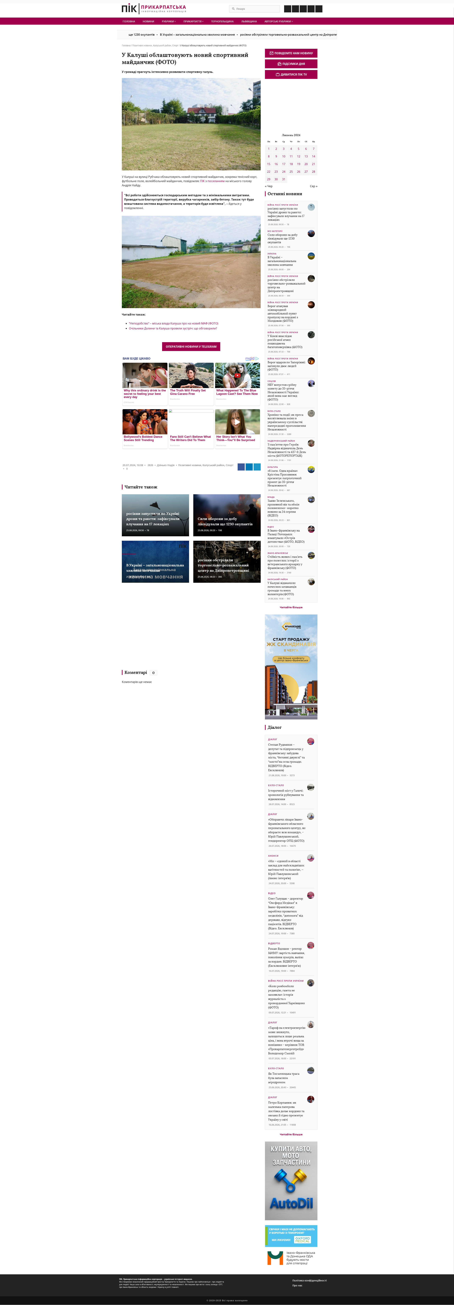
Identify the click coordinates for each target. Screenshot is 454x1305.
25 (291, 172)
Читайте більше (291, 607)
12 (298, 156)
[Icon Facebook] (287, 8)
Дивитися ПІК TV (294, 74)
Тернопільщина (222, 21)
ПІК (202, 181)
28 (313, 172)
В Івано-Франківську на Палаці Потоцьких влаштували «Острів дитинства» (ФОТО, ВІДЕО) (286, 536)
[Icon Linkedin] (303, 8)
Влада (271, 497)
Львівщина (249, 21)
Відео (271, 527)
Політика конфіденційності (309, 1280)
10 (283, 156)
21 (313, 164)
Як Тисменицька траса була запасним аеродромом (283, 1078)
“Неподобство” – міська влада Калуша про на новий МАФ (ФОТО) (173, 323)
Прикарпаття (193, 21)
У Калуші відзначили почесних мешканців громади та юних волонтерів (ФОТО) (282, 588)
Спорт (175, 45)
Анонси (273, 855)
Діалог (275, 727)
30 (276, 179)
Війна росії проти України (283, 205)
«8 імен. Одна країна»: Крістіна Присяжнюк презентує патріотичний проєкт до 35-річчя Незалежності (284, 478)
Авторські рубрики (278, 21)
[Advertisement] (173, 627)
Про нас (297, 1285)
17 (283, 164)
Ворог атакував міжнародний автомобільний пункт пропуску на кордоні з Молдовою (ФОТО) (283, 313)
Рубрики (168, 21)
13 (306, 156)
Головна (129, 21)
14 (313, 156)
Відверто (274, 943)
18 (291, 164)
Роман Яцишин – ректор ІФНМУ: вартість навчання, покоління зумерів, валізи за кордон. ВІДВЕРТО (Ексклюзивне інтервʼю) (286, 957)
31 (283, 179)
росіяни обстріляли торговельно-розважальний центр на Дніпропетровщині (237, 35)
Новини (148, 21)
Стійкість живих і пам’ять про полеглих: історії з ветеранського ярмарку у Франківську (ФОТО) (285, 562)
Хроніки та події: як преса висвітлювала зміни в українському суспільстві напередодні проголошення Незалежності (287, 422)
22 (268, 172)
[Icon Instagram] (295, 8)
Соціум (272, 381)
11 (291, 156)
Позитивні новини (142, 45)
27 (306, 172)
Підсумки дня (294, 64)
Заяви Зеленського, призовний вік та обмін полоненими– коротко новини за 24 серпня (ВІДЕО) (283, 508)
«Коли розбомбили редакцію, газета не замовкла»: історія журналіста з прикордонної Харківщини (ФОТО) (286, 996)
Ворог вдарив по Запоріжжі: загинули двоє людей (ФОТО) (287, 366)
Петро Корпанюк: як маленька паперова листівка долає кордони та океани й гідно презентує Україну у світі (286, 1111)
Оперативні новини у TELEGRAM (191, 347)
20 (306, 164)
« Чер (269, 186)
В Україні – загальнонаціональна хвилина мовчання (138, 35)
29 (268, 179)
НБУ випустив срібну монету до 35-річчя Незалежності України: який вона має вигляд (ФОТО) (283, 392)
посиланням (216, 181)
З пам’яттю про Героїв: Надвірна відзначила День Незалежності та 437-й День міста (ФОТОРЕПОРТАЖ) (287, 450)
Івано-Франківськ (278, 553)
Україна (272, 253)
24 (283, 172)
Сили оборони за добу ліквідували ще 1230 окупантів (282, 238)
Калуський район (162, 45)
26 (298, 172)
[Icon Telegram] (311, 8)
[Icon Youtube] (318, 8)
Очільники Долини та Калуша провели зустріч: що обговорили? (173, 328)
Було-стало (274, 411)
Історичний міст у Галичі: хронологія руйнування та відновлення (286, 795)
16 (276, 164)
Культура (273, 467)
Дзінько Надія (166, 465)
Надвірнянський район (281, 441)
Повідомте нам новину (294, 53)
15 (268, 164)
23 (276, 172)
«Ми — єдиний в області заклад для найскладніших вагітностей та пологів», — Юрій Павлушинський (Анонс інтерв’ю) (286, 869)
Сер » (313, 186)
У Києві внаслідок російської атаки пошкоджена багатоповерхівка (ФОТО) (285, 341)
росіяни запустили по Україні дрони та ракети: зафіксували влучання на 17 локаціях (152, 518)
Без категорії (275, 231)
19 (298, 164)
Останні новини (285, 193)
